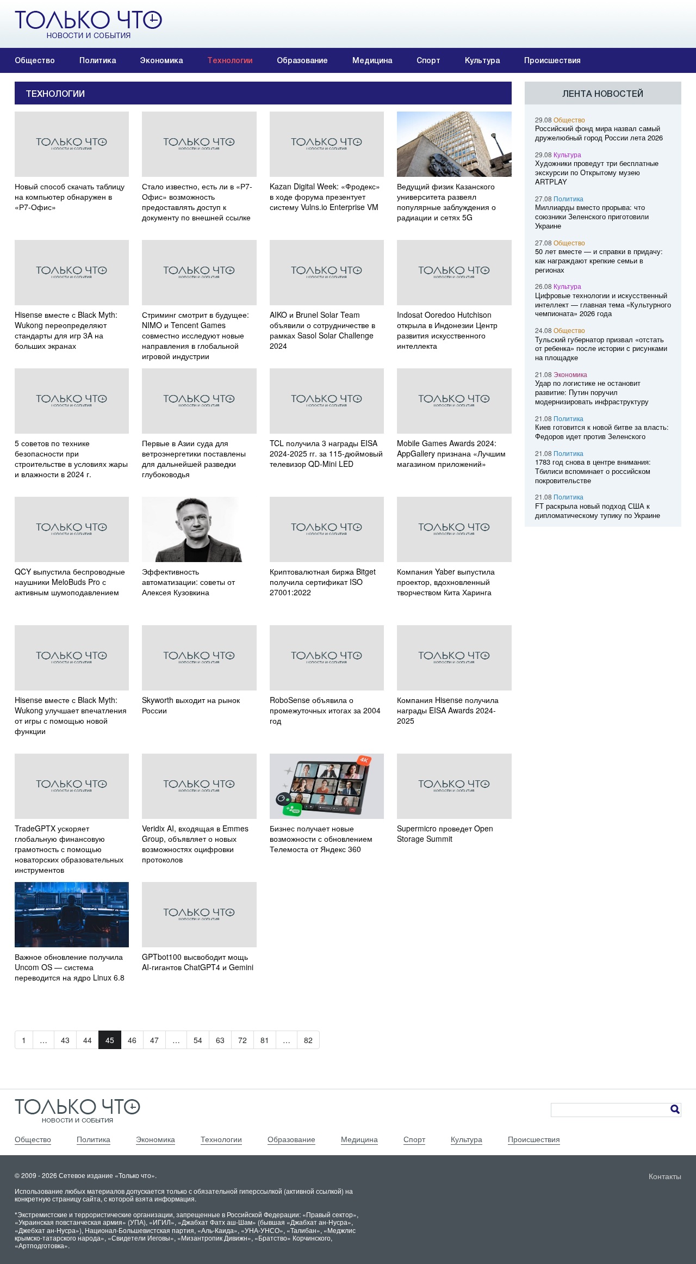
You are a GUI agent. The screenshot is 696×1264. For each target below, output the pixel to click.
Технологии (229, 60)
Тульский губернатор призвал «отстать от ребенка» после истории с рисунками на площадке (601, 348)
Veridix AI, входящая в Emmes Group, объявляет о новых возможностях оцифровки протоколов (195, 844)
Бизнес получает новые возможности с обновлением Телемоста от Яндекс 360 (321, 838)
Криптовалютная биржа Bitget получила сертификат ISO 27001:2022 (323, 581)
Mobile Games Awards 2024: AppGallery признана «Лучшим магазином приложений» (451, 453)
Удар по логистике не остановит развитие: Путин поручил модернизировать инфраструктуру (592, 392)
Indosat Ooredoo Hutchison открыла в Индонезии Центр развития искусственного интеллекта (447, 330)
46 (132, 1039)
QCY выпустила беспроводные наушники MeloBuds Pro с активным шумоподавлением (70, 581)
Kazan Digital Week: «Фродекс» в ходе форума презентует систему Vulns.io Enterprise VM (325, 196)
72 (242, 1039)
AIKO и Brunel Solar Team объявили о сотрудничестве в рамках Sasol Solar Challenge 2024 (322, 330)
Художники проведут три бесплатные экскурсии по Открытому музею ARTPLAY (596, 172)
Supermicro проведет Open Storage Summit (445, 833)
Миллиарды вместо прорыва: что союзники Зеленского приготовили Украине (592, 216)
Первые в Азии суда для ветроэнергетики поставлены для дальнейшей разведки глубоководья (194, 458)
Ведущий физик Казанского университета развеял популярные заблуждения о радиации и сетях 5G (446, 202)
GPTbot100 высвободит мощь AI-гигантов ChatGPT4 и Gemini (197, 962)
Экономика (161, 60)
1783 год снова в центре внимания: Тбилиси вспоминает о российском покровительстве (593, 471)
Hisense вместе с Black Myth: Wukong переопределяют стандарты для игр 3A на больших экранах (66, 330)
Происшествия (552, 60)
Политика (97, 60)
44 (87, 1039)
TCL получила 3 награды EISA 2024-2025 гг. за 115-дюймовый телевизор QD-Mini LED (326, 453)
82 (308, 1039)
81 (264, 1039)
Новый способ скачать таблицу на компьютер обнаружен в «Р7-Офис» (70, 196)
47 (154, 1039)
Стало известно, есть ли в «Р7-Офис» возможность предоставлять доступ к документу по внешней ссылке (197, 202)
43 (65, 1039)
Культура (482, 60)
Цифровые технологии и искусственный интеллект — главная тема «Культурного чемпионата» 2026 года (603, 304)
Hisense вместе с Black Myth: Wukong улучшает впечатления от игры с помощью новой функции (71, 715)
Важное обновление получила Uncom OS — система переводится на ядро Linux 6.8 (70, 967)
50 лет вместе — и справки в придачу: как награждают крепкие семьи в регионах (599, 260)
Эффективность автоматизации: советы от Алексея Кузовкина (188, 581)
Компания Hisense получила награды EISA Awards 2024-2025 (448, 710)
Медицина (372, 60)
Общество (35, 60)
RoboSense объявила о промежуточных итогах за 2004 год (325, 710)
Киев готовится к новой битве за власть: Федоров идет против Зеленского (602, 431)
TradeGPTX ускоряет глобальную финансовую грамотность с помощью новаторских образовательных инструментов (69, 849)
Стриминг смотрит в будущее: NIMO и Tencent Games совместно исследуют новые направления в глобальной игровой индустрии (195, 335)
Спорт (428, 60)
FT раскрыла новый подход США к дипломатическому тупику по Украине (597, 510)
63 (220, 1039)
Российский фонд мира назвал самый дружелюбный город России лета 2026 (599, 133)
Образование (302, 60)
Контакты (665, 1175)
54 (198, 1039)
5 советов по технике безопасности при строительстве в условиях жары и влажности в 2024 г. (71, 458)
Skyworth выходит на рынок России (191, 705)
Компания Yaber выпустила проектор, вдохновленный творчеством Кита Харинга (446, 581)
